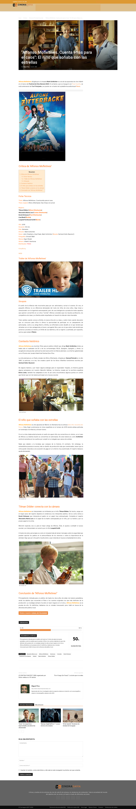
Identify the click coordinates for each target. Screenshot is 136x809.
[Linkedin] (29, 75)
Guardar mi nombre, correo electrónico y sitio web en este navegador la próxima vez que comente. (50, 770)
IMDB (20, 253)
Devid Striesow (67, 654)
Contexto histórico (26, 183)
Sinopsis (25, 181)
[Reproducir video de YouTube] (51, 279)
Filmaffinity (22, 248)
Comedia (59, 654)
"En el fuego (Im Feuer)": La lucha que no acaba (68, 675)
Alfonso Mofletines (43, 654)
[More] (42, 75)
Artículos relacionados (26, 705)
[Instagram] (63, 797)
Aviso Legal (84, 807)
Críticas (25, 18)
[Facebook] (20, 75)
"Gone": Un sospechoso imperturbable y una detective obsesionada (27, 725)
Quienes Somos (93, 807)
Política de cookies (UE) (73, 807)
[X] (25, 75)
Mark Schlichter (42, 656)
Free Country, (76, 84)
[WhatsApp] (37, 75)
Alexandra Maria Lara (32, 654)
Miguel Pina (26, 66)
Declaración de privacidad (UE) (58, 807)
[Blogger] (33, 696)
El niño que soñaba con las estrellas (31, 185)
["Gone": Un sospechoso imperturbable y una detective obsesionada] (29, 715)
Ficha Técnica (27, 176)
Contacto (100, 807)
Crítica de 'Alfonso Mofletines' (29, 174)
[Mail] (39, 696)
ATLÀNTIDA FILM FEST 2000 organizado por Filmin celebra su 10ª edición (32, 676)
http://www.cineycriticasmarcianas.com (41, 688)
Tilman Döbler (51, 656)
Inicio (20, 18)
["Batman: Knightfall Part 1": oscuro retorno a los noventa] (51, 715)
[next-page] (23, 731)
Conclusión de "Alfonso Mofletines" (31, 190)
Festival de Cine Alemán (25, 656)
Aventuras (52, 654)
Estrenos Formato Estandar (36, 18)
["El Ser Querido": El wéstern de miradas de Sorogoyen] (73, 715)
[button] (109, 1)
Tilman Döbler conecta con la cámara (32, 188)
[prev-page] (20, 731)
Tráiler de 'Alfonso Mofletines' (32, 179)
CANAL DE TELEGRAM (39, 613)
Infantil (34, 656)
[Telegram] (33, 75)
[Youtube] (78, 797)
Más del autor (39, 705)
